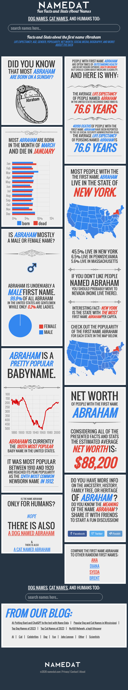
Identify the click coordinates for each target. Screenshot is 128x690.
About (82, 671)
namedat (51, 671)
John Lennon (67, 637)
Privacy (65, 671)
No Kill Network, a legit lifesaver (85, 628)
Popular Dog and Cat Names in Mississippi (95, 623)
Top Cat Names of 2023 (52, 628)
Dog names (38, 18)
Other (81, 637)
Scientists (94, 637)
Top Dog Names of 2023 (24, 628)
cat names (58, 18)
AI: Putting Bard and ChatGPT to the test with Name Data (40, 623)
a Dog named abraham (31, 533)
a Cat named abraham (32, 549)
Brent (95, 578)
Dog (45, 637)
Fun (54, 637)
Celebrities (32, 637)
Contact (74, 671)
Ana (94, 560)
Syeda (95, 572)
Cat (20, 637)
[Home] (62, 666)
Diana (94, 566)
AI (13, 637)
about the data (64, 45)
